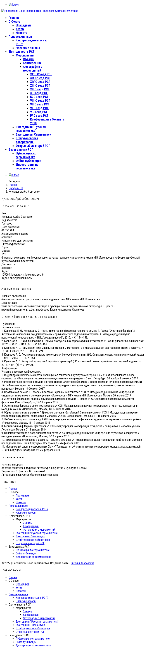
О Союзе (14, 21)
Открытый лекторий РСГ (33, 146)
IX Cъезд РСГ (39, 97)
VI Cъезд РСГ (39, 108)
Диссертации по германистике (27, 166)
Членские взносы (28, 48)
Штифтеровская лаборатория (27, 140)
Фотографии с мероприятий (32, 68)
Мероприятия (25, 55)
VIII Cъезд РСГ (40, 100)
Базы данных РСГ (21, 149)
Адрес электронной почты (16, 278)
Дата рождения (10, 227)
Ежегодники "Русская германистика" (31, 129)
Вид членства (9, 220)
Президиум (23, 25)
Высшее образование (14, 296)
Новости (21, 33)
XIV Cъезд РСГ (40, 82)
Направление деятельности (17, 240)
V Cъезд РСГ (39, 112)
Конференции (32, 63)
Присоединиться (20, 36)
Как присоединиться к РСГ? (32, 509)
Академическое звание (14, 233)
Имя (3, 213)
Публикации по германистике (26, 155)
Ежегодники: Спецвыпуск (33, 134)
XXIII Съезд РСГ (41, 74)
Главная (14, 18)
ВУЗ (3, 254)
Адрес (5, 271)
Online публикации (28, 161)
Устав (20, 29)
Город (4, 247)
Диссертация (9, 302)
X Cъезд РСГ (39, 93)
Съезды (28, 59)
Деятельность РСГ (22, 51)
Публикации (8, 324)
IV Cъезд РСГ (39, 115)
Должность (8, 264)
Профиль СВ (16, 188)
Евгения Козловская (82, 563)
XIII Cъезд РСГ (40, 85)
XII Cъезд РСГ (39, 89)
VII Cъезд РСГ (39, 104)
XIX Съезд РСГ (40, 78)
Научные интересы (12, 464)
